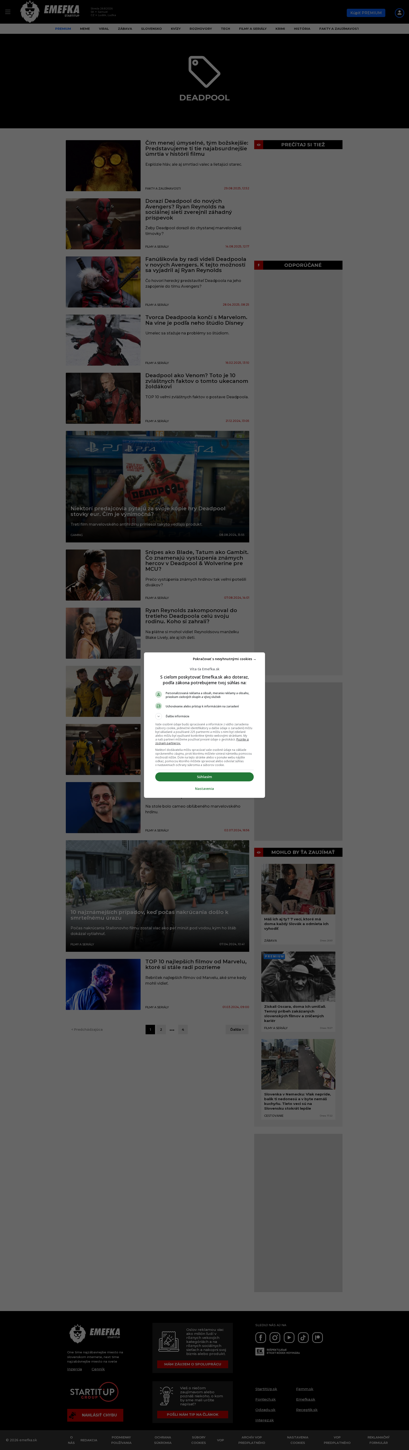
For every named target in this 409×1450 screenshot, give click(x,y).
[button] (204, 716)
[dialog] (204, 725)
